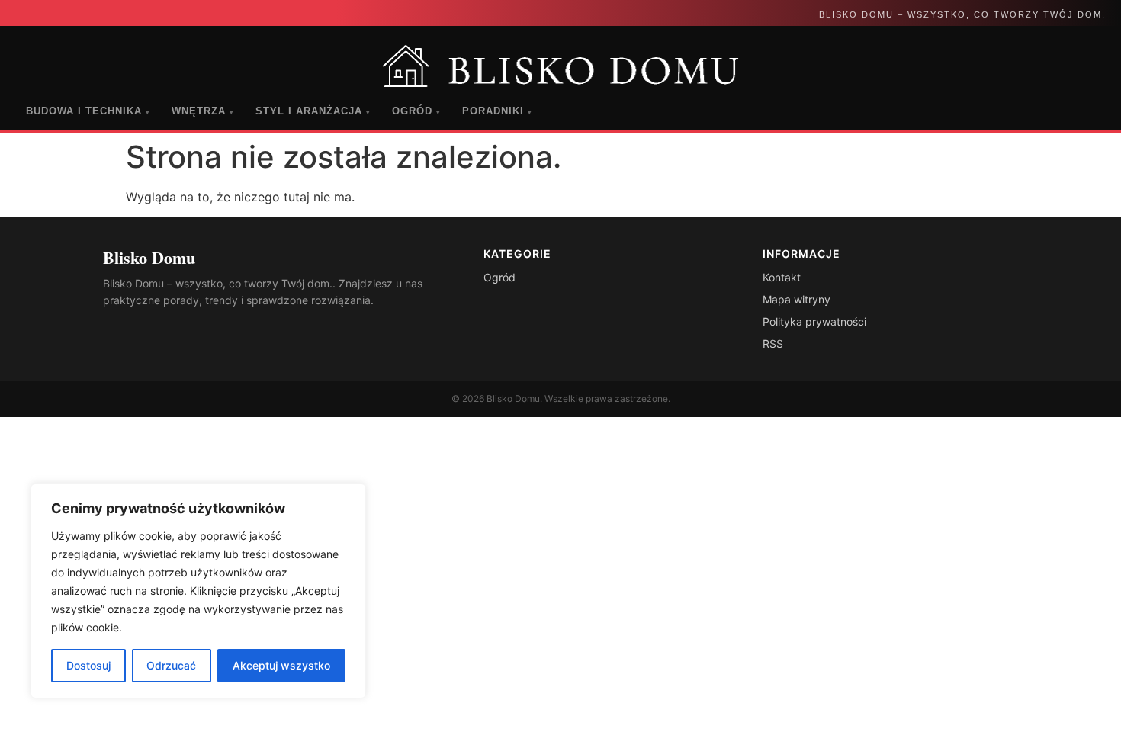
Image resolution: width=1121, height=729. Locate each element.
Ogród (416, 111)
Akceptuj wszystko (281, 665)
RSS (773, 343)
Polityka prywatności (814, 321)
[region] (198, 590)
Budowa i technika (88, 111)
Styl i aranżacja (313, 111)
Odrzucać (171, 665)
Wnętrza (203, 111)
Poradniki (497, 111)
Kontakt (782, 277)
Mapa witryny (796, 299)
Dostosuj (88, 665)
